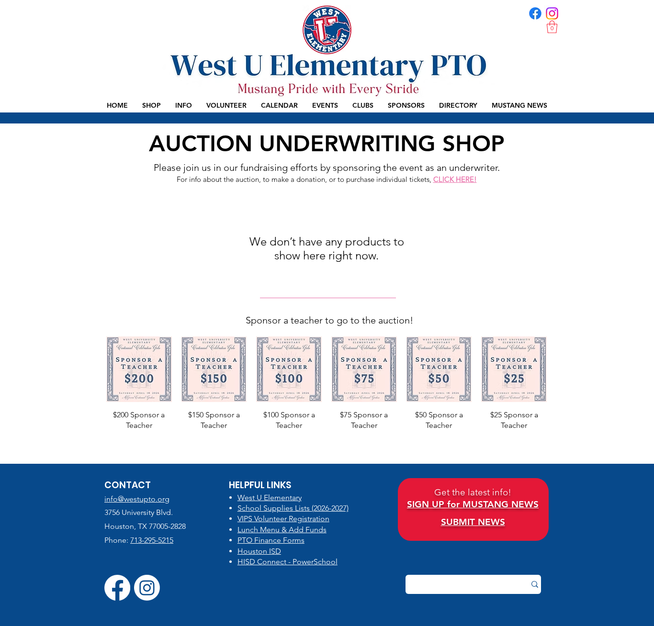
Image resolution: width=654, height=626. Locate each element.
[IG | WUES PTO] (552, 13)
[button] (552, 27)
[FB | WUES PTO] (535, 13)
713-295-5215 (151, 540)
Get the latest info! (472, 492)
